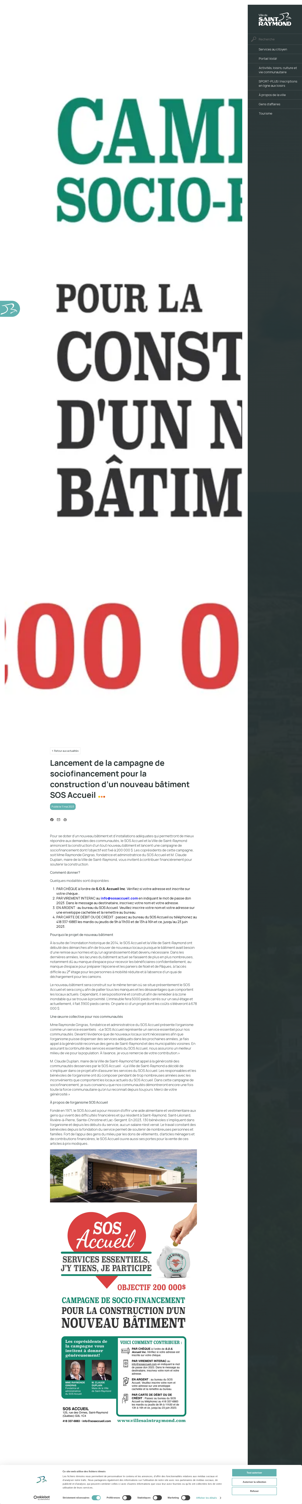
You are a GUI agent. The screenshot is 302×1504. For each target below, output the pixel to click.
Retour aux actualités (66, 751)
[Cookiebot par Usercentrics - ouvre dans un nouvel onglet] (42, 1498)
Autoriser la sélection (254, 1482)
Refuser (254, 1491)
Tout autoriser (254, 1472)
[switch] (126, 1497)
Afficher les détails (206, 1497)
